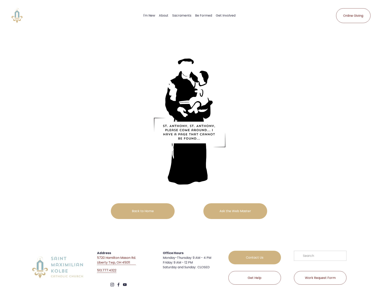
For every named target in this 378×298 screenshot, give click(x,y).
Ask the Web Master (235, 211)
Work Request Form (320, 278)
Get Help (254, 278)
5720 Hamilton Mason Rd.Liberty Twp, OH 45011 (116, 260)
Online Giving (353, 15)
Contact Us (254, 257)
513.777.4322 (106, 270)
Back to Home (143, 211)
